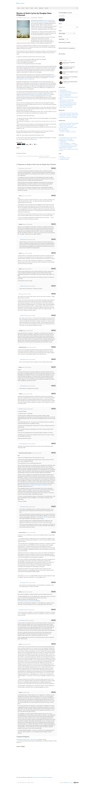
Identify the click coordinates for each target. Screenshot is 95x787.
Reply (53, 168)
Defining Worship (63, 90)
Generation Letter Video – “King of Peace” (47, 157)
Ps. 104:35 (37, 517)
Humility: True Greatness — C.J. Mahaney (68, 143)
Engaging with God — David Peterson (67, 140)
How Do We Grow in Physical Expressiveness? (69, 92)
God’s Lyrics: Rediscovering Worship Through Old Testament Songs (42, 21)
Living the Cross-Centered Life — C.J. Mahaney (69, 144)
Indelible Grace (46, 94)
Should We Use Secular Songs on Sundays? (68, 102)
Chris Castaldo (22, 443)
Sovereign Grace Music (25, 95)
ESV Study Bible (63, 142)
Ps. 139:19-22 (45, 517)
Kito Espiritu (21, 609)
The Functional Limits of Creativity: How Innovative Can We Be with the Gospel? (33, 156)
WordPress (66, 782)
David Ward (40, 94)
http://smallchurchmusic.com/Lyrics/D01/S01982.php (29, 600)
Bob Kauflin (20, 17)
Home (18, 8)
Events (27, 8)
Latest (60, 60)
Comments (65, 60)
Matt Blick (21, 409)
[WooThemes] (76, 782)
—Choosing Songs (33, 17)
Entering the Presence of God (65, 91)
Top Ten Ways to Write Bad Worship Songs (68, 104)
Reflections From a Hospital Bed (69, 62)
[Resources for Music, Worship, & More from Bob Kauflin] (20, 3)
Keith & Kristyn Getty (32, 94)
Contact (46, 8)
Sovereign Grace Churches (65, 157)
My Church (62, 156)
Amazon (35, 139)
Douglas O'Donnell (22, 153)
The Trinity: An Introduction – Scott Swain (68, 131)
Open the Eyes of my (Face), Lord (66, 101)
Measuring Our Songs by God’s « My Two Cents (26, 739)
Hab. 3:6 (31, 79)
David (20, 168)
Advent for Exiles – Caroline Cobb (66, 126)
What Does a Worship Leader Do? (66, 105)
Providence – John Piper (64, 130)
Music (36, 8)
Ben (19, 294)
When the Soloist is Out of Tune (66, 107)
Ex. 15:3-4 (49, 77)
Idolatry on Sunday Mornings (65, 95)
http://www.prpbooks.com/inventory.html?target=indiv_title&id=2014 (34, 484)
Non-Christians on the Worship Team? (67, 100)
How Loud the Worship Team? (65, 94)
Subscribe (41, 8)
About (23, 8)
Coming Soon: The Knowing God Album (70, 81)
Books (31, 8)
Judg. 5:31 (21, 79)
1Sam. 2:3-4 (26, 79)
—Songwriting (39, 17)
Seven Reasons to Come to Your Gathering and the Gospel (69, 67)
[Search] (77, 27)
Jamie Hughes (22, 620)
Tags (70, 60)
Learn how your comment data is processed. (42, 777)
